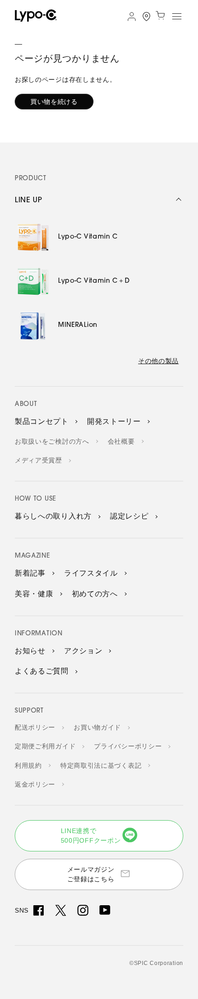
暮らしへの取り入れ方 (53, 516)
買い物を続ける (54, 101)
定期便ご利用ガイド (45, 746)
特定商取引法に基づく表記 (100, 765)
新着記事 (30, 573)
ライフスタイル (91, 573)
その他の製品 (158, 361)
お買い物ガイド (97, 727)
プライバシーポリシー (128, 746)
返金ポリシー (35, 784)
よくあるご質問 (42, 671)
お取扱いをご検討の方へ (52, 441)
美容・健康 (34, 594)
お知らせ (30, 651)
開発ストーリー (114, 421)
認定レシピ (129, 516)
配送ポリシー (35, 727)
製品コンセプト (42, 421)
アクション (83, 651)
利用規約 (28, 765)
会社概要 (121, 441)
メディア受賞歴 (38, 460)
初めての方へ (95, 594)
